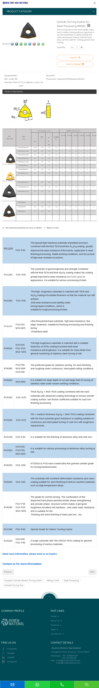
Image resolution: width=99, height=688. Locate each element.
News (53, 630)
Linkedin (11, 657)
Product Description (14, 92)
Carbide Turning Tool (13, 585)
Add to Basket (73, 64)
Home (54, 616)
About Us (55, 621)
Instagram (12, 662)
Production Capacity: (56, 79)
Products (55, 625)
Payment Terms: (11, 82)
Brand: (49, 76)
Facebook (12, 649)
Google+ (11, 653)
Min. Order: (9, 79)
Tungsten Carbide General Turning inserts (23, 581)
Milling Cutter (53, 581)
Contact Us (56, 634)
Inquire (73, 57)
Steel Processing (71, 581)
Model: (7, 76)
